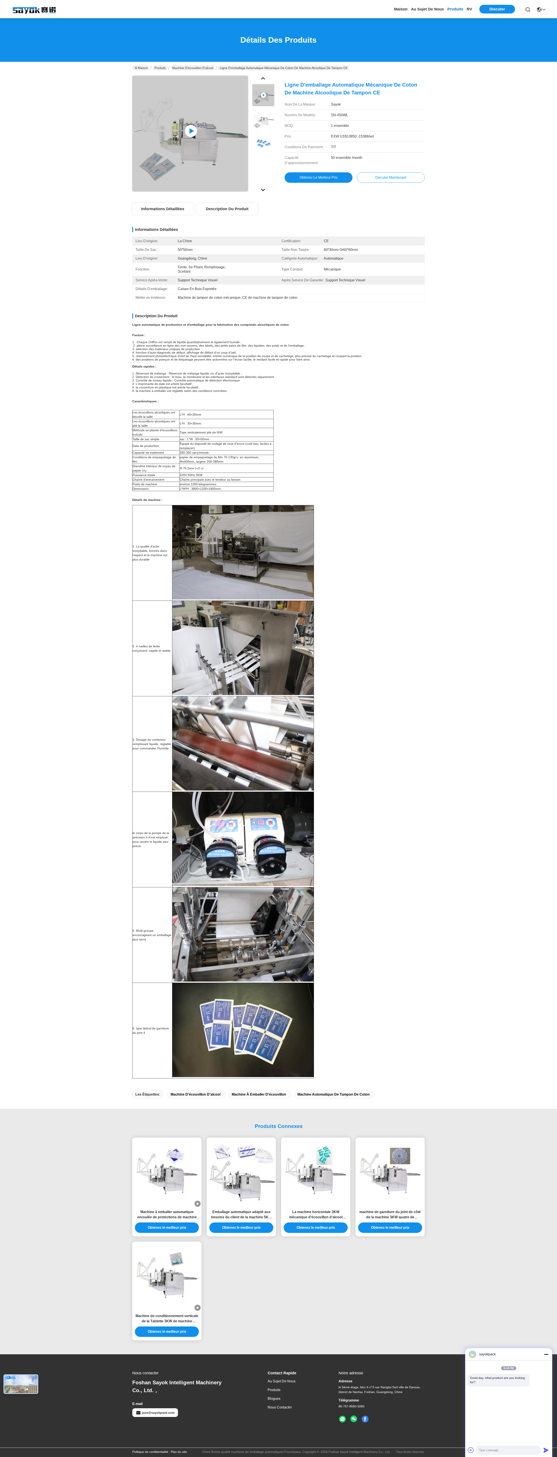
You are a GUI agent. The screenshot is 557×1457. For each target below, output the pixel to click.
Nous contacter (280, 1407)
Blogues (274, 1398)
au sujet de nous (427, 9)
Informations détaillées (162, 209)
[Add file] (471, 1450)
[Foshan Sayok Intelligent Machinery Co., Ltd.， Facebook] (365, 1419)
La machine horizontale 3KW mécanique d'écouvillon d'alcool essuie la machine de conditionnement (315, 1215)
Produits (160, 68)
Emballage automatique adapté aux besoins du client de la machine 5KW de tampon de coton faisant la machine (241, 1215)
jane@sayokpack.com (158, 1412)
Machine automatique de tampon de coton (333, 1094)
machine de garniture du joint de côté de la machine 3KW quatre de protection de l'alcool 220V (390, 1215)
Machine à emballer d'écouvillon (259, 1094)
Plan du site (179, 1452)
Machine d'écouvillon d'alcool (192, 68)
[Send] (546, 1450)
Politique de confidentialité (150, 1452)
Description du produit (227, 209)
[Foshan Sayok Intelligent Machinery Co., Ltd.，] (35, 9)
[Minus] (546, 1354)
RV (469, 9)
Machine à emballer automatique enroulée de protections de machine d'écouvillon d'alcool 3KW (167, 1215)
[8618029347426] (342, 1419)
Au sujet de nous (281, 1381)
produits (455, 9)
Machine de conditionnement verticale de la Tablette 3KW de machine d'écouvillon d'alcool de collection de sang (167, 1319)
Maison (401, 9)
